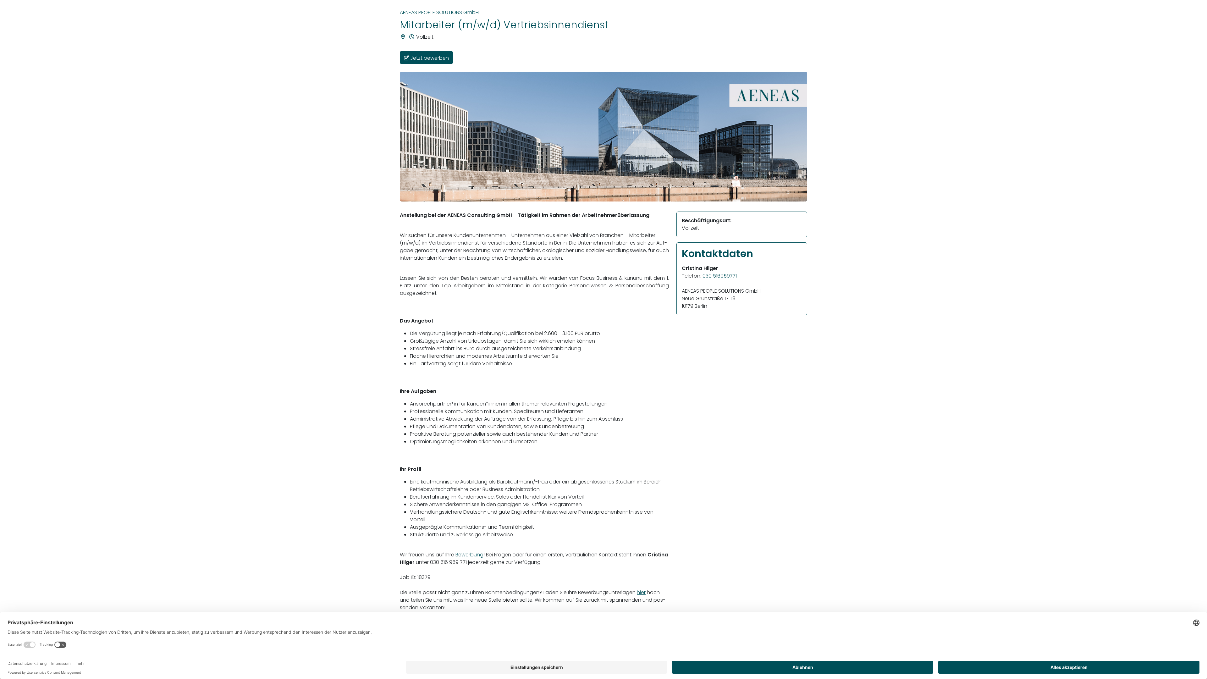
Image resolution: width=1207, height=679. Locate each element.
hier (641, 592)
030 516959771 (720, 275)
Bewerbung (469, 554)
